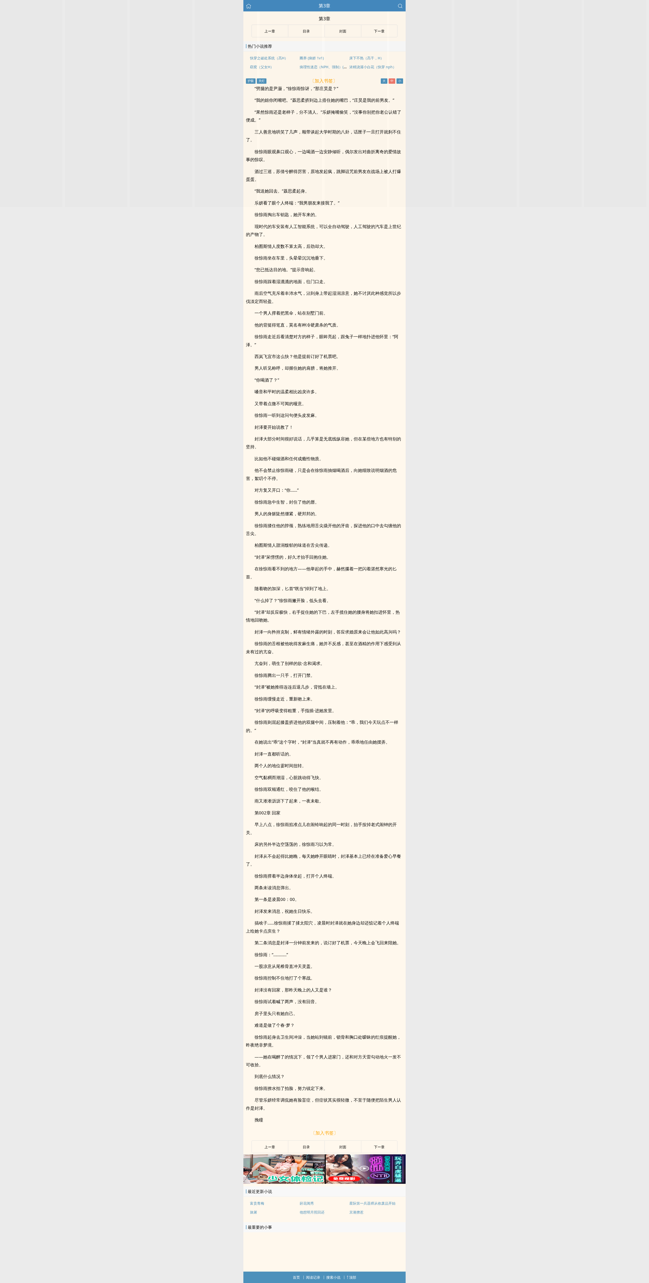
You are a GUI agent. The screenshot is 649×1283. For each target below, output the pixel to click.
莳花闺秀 (307, 1203)
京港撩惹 (356, 1212)
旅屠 (253, 1212)
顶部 (352, 1277)
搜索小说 (333, 1277)
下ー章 (379, 1146)
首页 (296, 1277)
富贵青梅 (257, 1203)
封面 (342, 1146)
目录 (306, 1146)
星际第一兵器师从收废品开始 (372, 1203)
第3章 (324, 6)
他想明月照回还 (312, 1212)
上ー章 (269, 1146)
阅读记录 (313, 1277)
